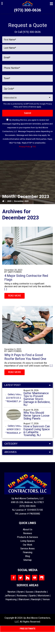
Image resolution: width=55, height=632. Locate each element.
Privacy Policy (25, 146)
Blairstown (23, 599)
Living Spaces (27, 541)
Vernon (46, 599)
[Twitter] (20, 577)
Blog (27, 556)
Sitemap (27, 560)
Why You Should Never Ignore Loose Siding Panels (36, 415)
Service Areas (27, 548)
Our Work (27, 545)
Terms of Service (29, 107)
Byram (20, 592)
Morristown (43, 595)
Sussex (29, 592)
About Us (27, 529)
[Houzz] (27, 577)
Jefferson (10, 595)
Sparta (32, 595)
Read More (14, 295)
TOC (34, 146)
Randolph (36, 599)
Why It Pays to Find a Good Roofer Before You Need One (25, 357)
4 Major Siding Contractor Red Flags (26, 277)
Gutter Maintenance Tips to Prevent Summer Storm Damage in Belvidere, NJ (36, 399)
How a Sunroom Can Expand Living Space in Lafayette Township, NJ (36, 431)
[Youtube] (34, 577)
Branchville (40, 592)
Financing (27, 552)
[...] (5, 289)
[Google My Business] (41, 577)
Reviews (27, 533)
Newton (11, 592)
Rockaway (22, 595)
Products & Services (27, 537)
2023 (9, 201)
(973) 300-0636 (27, 10)
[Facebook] (13, 577)
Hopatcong (11, 599)
